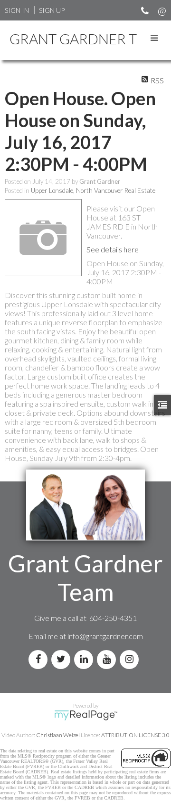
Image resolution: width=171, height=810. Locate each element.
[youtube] (108, 659)
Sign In (17, 10)
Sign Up (52, 10)
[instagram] (131, 659)
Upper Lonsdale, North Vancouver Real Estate (93, 190)
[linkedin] (85, 659)
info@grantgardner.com (105, 635)
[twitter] (62, 659)
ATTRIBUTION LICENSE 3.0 (135, 735)
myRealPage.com (86, 715)
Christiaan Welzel (58, 735)
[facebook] (39, 659)
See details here (112, 249)
